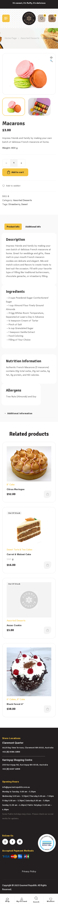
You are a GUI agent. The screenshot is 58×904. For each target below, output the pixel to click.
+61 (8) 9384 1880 (11, 752)
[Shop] (7, 899)
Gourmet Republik (28, 885)
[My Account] (21, 899)
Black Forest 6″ (15, 704)
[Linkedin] (20, 842)
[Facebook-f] (12, 842)
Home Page (11, 38)
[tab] (13, 227)
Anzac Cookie (14, 625)
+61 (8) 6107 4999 (11, 769)
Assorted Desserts (30, 38)
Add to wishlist (13, 186)
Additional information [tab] (19, 413)
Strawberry (14, 204)
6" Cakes (11, 699)
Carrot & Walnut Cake (19, 554)
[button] (51, 59)
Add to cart (17, 172)
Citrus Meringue (16, 489)
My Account (21, 901)
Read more (47, 565)
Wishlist (50, 901)
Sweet (24, 204)
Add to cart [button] (47, 494)
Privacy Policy (29, 871)
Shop (7, 901)
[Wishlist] (50, 899)
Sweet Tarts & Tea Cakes (19, 550)
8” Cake (11, 485)
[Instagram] (5, 842)
